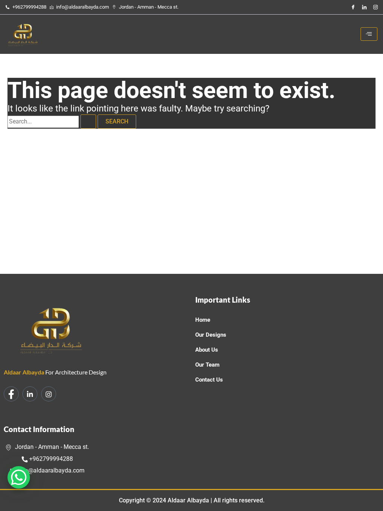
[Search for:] (52, 121)
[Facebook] (353, 7)
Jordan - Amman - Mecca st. (51, 446)
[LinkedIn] (364, 7)
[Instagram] (375, 7)
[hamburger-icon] (369, 34)
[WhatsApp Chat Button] (18, 477)
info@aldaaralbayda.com (50, 470)
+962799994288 (50, 458)
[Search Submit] (88, 121)
